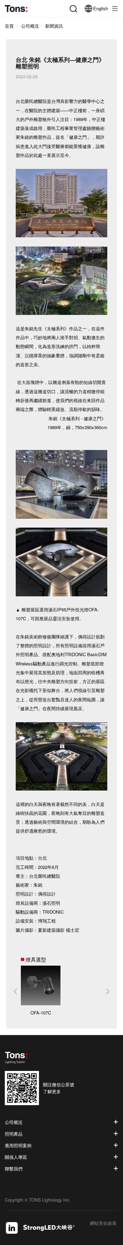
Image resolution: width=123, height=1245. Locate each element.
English (100, 8)
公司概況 (30, 26)
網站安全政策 (103, 1223)
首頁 (9, 26)
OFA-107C (40, 1012)
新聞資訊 (54, 26)
